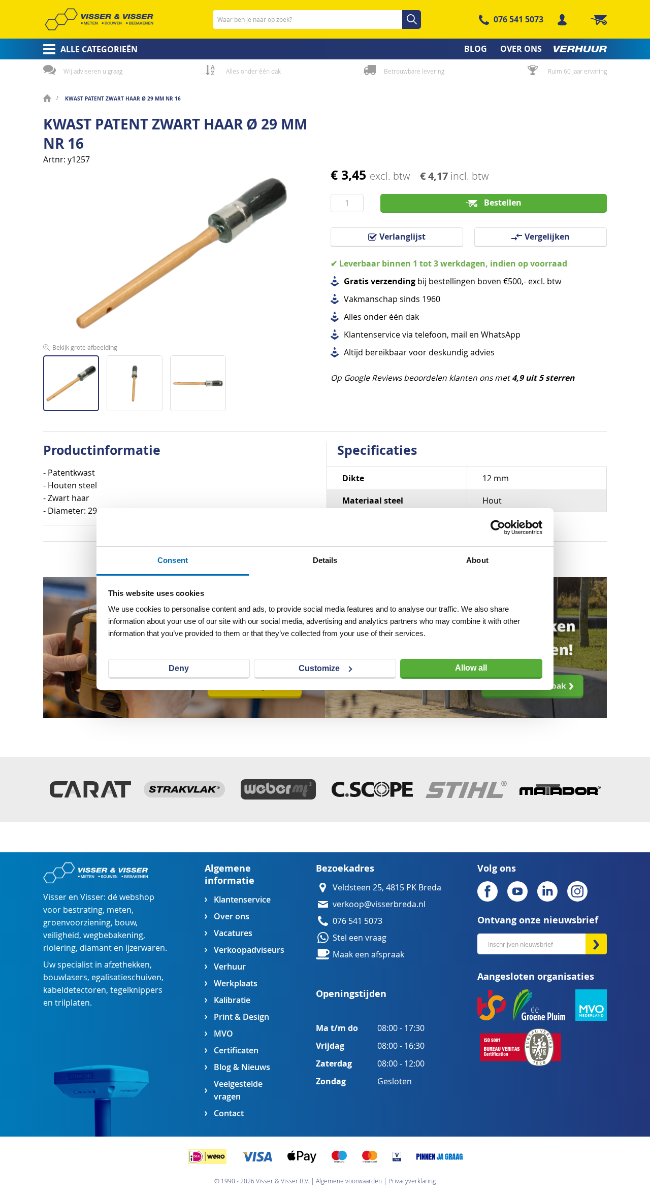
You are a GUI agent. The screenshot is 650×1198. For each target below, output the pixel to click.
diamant (96, 948)
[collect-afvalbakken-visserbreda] (466, 715)
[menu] (325, 49)
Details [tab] (325, 560)
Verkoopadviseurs (249, 950)
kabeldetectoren (74, 990)
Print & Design (241, 1017)
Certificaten (236, 1050)
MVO (223, 1033)
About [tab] (477, 560)
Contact (229, 1113)
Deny (179, 668)
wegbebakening (113, 935)
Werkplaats (235, 983)
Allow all (471, 667)
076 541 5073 (518, 19)
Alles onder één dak (253, 71)
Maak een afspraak (368, 954)
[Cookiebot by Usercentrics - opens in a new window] (497, 527)
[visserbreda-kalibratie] (184, 715)
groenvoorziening (77, 922)
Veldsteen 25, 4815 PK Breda (387, 887)
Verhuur (230, 966)
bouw (125, 922)
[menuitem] (87, 49)
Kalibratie (232, 1000)
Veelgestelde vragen (238, 1090)
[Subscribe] (596, 944)
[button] (138, 379)
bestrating (83, 910)
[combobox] (317, 19)
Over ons (231, 916)
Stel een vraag (359, 938)
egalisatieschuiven (126, 977)
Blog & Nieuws (242, 1067)
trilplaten (72, 1002)
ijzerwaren (145, 948)
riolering (59, 948)
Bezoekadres (345, 868)
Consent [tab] (172, 560)
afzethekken (127, 964)
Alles (353, 317)
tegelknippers (136, 990)
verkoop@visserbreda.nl (379, 904)
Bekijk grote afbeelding (84, 347)
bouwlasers (65, 977)
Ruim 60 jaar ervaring (577, 71)
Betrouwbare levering (414, 71)
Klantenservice (242, 899)
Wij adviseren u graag (92, 71)
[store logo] (99, 19)
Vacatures (233, 933)
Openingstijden (351, 993)
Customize (319, 668)
